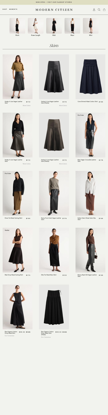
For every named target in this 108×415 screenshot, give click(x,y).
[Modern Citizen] (54, 10)
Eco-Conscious (9, 336)
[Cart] (104, 9)
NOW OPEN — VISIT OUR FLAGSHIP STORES (54, 2)
